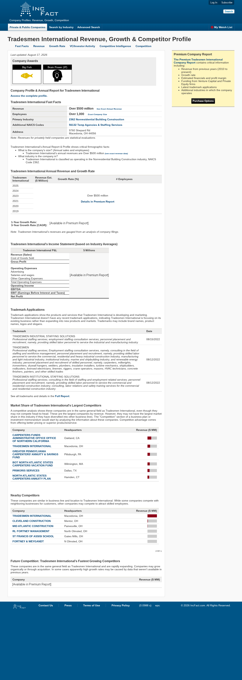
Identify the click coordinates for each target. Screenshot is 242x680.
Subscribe (226, 2)
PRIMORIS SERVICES (25, 470)
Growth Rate (57, 46)
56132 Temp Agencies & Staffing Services (95, 124)
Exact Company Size (97, 114)
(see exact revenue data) (116, 153)
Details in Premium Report (97, 201)
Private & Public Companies (27, 27)
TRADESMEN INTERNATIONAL (31, 446)
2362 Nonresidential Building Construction (96, 119)
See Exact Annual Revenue (109, 109)
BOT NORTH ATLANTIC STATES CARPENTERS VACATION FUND (32, 464)
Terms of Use (91, 605)
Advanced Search (88, 27)
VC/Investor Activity (82, 46)
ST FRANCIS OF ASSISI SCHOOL (33, 536)
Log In (213, 2)
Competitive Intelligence (115, 46)
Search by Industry (61, 27)
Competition (143, 46)
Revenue (39, 46)
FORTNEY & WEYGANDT (28, 541)
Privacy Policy (121, 605)
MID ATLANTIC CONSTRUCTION (32, 526)
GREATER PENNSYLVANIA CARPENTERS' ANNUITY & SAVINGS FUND (35, 454)
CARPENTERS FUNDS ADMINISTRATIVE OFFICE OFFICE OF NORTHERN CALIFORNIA (34, 438)
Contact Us (46, 605)
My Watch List (223, 27)
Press (68, 605)
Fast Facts (22, 46)
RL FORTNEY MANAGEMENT (31, 531)
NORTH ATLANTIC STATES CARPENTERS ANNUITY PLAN (31, 477)
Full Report (62, 396)
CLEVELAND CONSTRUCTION (31, 520)
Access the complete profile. (29, 95)
